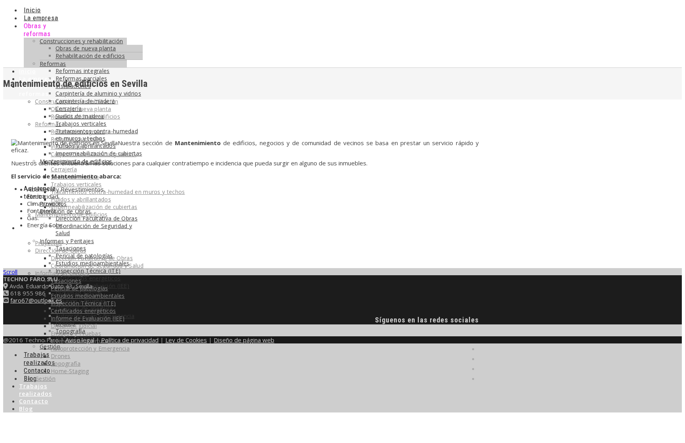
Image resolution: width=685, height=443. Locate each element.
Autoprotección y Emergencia (90, 348)
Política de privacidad (130, 340)
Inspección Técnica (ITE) (83, 303)
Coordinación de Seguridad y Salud (93, 229)
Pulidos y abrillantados (81, 199)
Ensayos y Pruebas (76, 333)
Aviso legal (79, 340)
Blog (26, 408)
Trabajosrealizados (39, 358)
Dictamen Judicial (74, 326)
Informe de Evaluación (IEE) (87, 318)
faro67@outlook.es (36, 300)
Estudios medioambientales (88, 295)
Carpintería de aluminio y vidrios (93, 154)
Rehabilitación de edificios (90, 55)
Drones (61, 356)
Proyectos (48, 243)
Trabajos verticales (81, 123)
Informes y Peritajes (67, 241)
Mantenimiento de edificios (71, 214)
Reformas (53, 63)
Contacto (37, 370)
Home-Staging (70, 371)
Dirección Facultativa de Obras (96, 218)
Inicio (32, 10)
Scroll (10, 272)
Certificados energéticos (88, 278)
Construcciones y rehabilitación (81, 41)
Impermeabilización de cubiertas (94, 207)
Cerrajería (64, 169)
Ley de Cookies (186, 340)
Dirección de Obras (60, 250)
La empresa (41, 18)
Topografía (65, 363)
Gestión (50, 346)
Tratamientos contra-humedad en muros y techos (118, 192)
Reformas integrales (78, 131)
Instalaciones (68, 146)
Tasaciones (66, 280)
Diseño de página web (244, 340)
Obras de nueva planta (85, 48)
